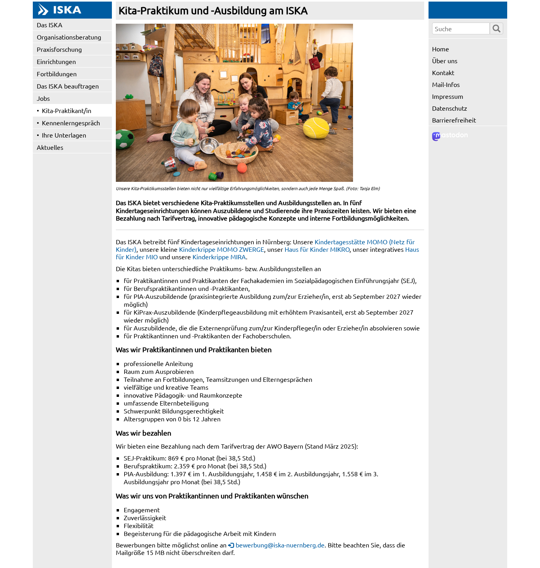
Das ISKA (49, 24)
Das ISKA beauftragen (68, 86)
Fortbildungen (57, 73)
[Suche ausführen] (496, 28)
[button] (234, 103)
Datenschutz (449, 108)
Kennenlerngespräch (71, 122)
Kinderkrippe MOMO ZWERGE (221, 249)
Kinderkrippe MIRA (219, 256)
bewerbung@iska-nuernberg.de (280, 545)
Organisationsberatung (69, 37)
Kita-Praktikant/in (66, 110)
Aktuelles (50, 147)
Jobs (43, 98)
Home (440, 49)
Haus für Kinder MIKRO (317, 249)
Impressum (447, 96)
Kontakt (443, 72)
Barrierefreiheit (454, 120)
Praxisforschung (59, 49)
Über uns (444, 60)
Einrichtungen (56, 61)
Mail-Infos (446, 84)
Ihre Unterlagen (64, 135)
